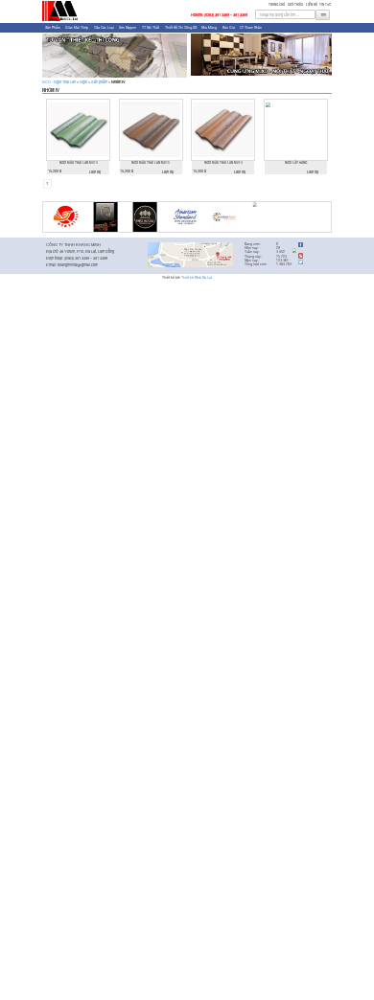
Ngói (83, 81)
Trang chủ (277, 4)
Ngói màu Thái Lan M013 (223, 163)
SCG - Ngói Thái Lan (59, 81)
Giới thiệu (295, 4)
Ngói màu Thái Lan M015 (150, 163)
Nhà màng (209, 27)
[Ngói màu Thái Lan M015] (151, 129)
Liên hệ (311, 4)
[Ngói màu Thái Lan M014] (78, 129)
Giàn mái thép (76, 27)
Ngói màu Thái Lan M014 (78, 163)
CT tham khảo (251, 27)
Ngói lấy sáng (296, 163)
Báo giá (228, 27)
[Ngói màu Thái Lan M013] (223, 129)
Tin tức (325, 4)
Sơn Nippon (127, 27)
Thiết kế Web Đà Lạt (196, 277)
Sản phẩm (52, 27)
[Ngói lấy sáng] (296, 129)
